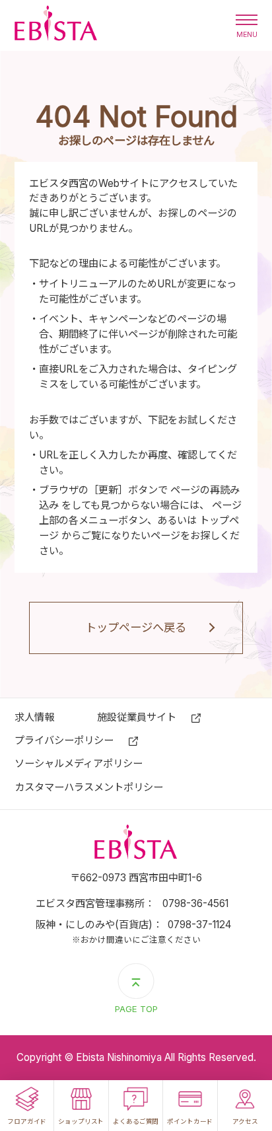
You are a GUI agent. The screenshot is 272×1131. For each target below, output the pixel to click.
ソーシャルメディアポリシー (79, 763)
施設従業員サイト (136, 717)
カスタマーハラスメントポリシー (89, 787)
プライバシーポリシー (64, 740)
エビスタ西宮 (56, 25)
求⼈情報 (34, 717)
